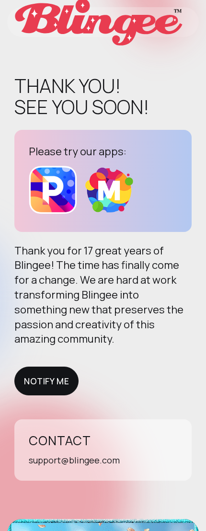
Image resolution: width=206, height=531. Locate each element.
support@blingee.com (74, 460)
